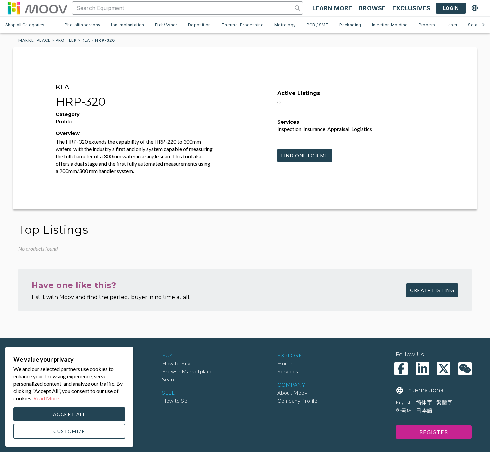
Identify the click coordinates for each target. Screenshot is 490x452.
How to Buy (176, 363)
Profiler (66, 40)
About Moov (292, 392)
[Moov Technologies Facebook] (401, 368)
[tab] (82, 25)
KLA (86, 40)
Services (287, 371)
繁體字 (444, 402)
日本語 (424, 410)
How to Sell (176, 400)
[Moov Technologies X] (443, 368)
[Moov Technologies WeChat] (465, 368)
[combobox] (183, 8)
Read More (46, 398)
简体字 (424, 402)
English (404, 402)
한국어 (404, 410)
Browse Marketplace (187, 371)
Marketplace (34, 40)
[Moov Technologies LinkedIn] (422, 368)
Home (285, 363)
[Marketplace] (37, 8)
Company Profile (297, 400)
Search (170, 379)
